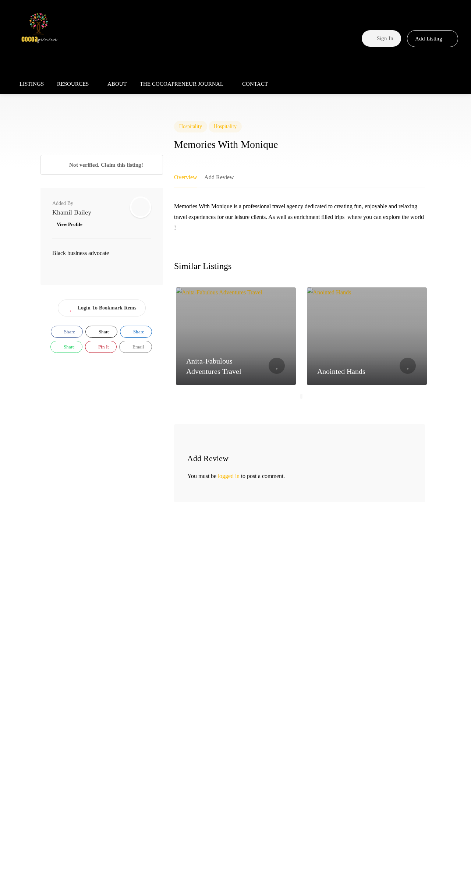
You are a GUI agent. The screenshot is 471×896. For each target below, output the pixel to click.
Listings (32, 84)
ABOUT (117, 84)
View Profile (69, 224)
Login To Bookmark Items (107, 308)
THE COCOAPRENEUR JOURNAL (181, 84)
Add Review (219, 177)
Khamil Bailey (71, 212)
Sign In (384, 38)
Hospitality (190, 126)
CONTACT (255, 84)
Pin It (103, 347)
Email (137, 347)
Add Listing (429, 39)
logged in (229, 476)
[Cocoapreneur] (39, 29)
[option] (235, 336)
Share (69, 331)
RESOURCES (73, 84)
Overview (185, 177)
